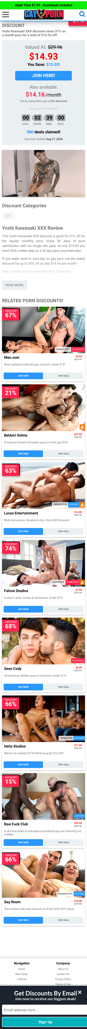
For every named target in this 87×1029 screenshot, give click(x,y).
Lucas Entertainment (21, 513)
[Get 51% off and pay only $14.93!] (43, 173)
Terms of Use (63, 984)
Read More (14, 285)
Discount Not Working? (43, 108)
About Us (63, 968)
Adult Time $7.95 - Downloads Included (43, 5)
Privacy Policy (63, 979)
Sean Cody (12, 669)
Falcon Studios (16, 591)
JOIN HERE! (43, 75)
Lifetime (22, 979)
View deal (63, 376)
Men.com (11, 358)
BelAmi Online (15, 435)
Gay (8, 215)
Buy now (23, 376)
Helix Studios (15, 746)
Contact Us (63, 974)
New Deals (21, 974)
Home (21, 968)
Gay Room (12, 902)
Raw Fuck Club (16, 824)
